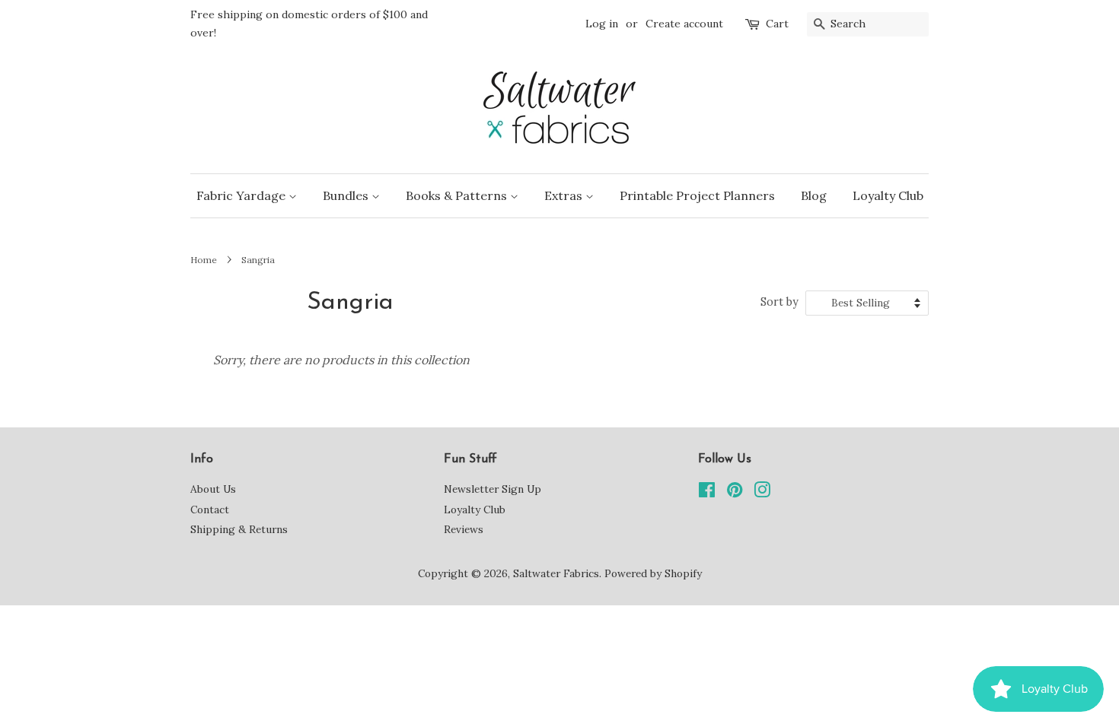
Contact (209, 509)
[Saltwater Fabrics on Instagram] (762, 493)
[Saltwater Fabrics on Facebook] (707, 493)
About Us (213, 489)
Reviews (463, 529)
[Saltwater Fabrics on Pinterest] (734, 493)
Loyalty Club (888, 195)
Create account (684, 23)
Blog (814, 195)
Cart (777, 23)
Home (203, 259)
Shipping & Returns (239, 529)
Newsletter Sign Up (492, 489)
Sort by (779, 302)
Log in (601, 23)
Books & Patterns (458, 195)
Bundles (347, 195)
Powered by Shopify (653, 573)
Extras (564, 195)
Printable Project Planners (697, 195)
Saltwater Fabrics (556, 573)
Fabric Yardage (242, 195)
